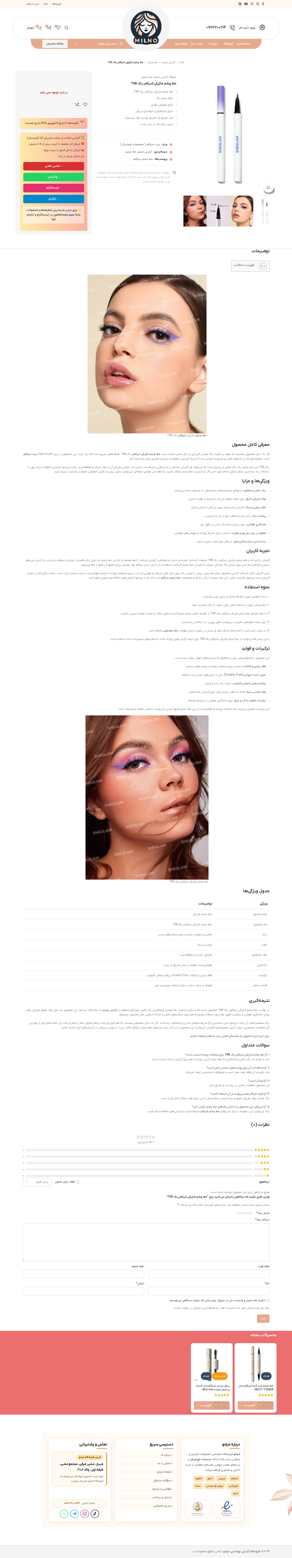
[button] (255, 1405)
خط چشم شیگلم (143, 159)
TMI (227, 1055)
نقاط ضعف (137, 1266)
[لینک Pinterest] (240, 4)
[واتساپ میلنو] (64, 1514)
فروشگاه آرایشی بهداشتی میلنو (241, 1551)
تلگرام (52, 199)
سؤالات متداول (161, 1480)
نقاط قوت (264, 1266)
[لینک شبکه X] (257, 4)
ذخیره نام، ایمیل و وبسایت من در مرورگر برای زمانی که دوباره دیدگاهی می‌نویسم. (217, 1300)
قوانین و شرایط (161, 1489)
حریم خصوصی (161, 1506)
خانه (182, 62)
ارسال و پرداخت (161, 1497)
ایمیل (140, 1283)
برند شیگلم (30, 454)
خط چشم (153, 62)
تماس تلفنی (52, 166)
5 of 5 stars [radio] (238, 1213)
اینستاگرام (52, 188)
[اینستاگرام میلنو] (84, 1514)
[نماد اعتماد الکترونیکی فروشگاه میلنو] (227, 1509)
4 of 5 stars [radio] (241, 1213)
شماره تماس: (79, 1503)
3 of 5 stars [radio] (244, 1213)
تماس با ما (164, 1463)
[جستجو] (67, 28)
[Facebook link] (263, 4)
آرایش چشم (168, 62)
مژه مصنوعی (170, 631)
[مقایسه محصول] (77, 105)
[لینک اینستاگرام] (252, 4)
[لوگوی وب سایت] (146, 28)
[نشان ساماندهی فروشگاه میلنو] (198, 1509)
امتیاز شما (263, 1213)
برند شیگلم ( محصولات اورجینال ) (140, 144)
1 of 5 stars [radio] (250, 1213)
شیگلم (182, 435)
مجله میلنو (163, 1472)
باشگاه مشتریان (55, 43)
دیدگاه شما (262, 1220)
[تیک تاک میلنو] (95, 1514)
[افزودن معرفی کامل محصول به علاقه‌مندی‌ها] (85, 105)
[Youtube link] (246, 4)
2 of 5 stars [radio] (247, 1213)
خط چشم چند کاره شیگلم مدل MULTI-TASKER (256, 1388)
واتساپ (52, 177)
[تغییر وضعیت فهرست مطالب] (260, 266)
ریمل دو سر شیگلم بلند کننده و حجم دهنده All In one (213, 1388)
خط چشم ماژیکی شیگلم (146, 454)
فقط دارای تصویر (65, 1182)
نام (267, 1283)
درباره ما (165, 1455)
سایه (184, 631)
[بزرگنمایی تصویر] (268, 188)
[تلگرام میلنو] (74, 1514)
